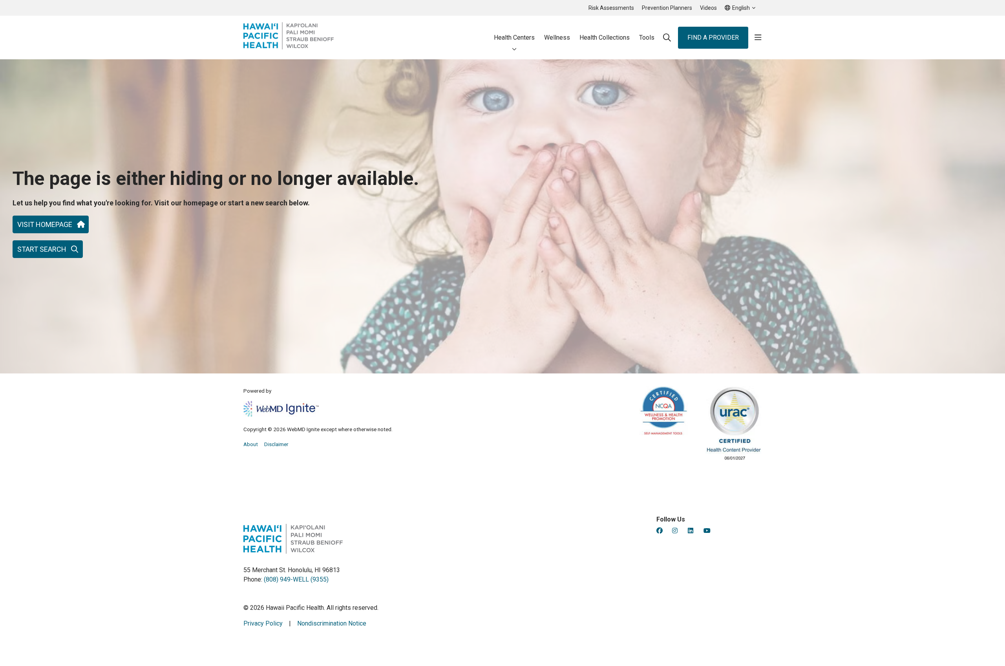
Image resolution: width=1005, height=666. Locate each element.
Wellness (557, 37)
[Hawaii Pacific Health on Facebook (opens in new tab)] (659, 530)
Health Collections (604, 37)
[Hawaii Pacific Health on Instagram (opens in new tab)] (675, 530)
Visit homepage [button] (44, 224)
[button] (758, 38)
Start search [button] (41, 249)
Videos (708, 8)
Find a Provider (713, 37)
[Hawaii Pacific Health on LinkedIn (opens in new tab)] (690, 530)
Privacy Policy (263, 623)
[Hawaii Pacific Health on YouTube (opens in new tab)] (707, 530)
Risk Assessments (611, 8)
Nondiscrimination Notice (331, 623)
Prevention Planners (667, 8)
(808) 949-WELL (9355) (296, 579)
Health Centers (514, 37)
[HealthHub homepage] (288, 37)
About (250, 444)
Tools (646, 37)
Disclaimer (276, 444)
